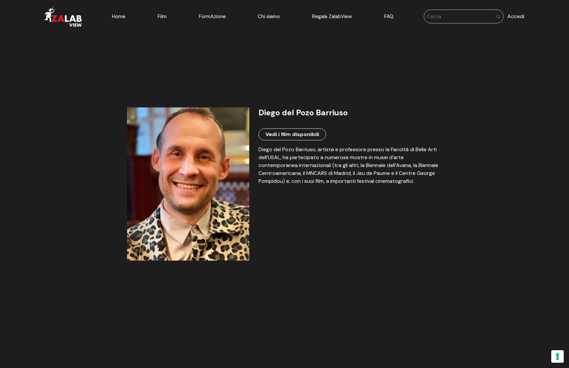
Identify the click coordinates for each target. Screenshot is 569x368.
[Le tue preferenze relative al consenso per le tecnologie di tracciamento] (557, 356)
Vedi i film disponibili (292, 134)
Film (162, 16)
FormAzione (212, 16)
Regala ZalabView (332, 16)
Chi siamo (269, 16)
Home (118, 16)
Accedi (515, 16)
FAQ (388, 16)
